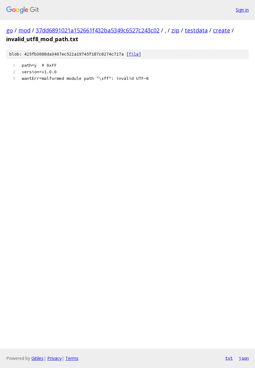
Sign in (242, 10)
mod (24, 30)
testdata (196, 30)
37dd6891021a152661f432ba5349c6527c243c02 (98, 30)
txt (229, 358)
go (9, 30)
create (221, 30)
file (134, 54)
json (244, 358)
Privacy (54, 358)
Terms (71, 358)
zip (175, 30)
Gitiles (37, 358)
